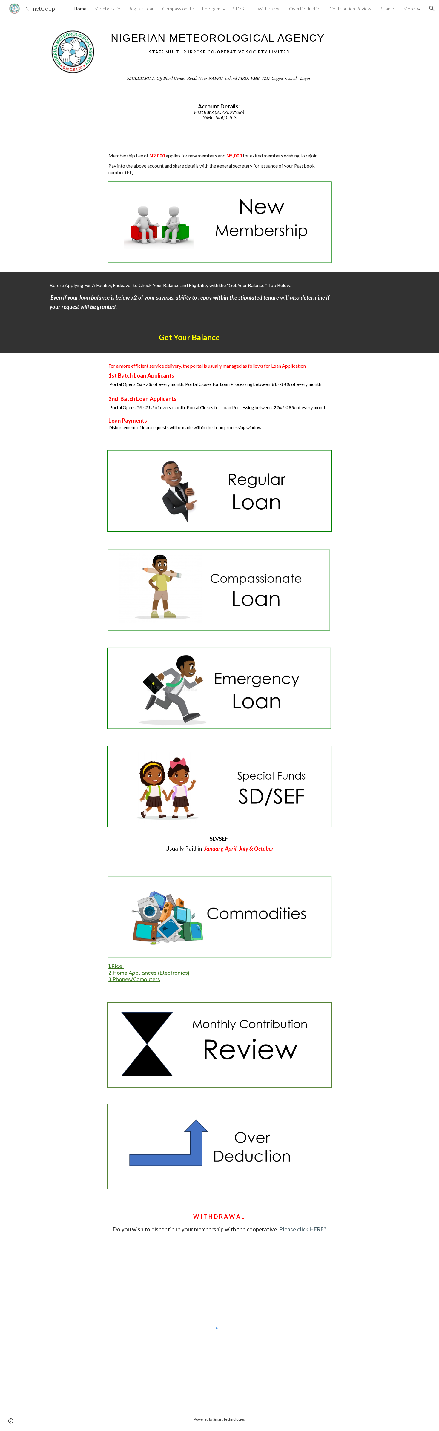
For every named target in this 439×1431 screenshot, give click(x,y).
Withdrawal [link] (269, 8)
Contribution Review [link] (350, 8)
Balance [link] (387, 8)
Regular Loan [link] (141, 8)
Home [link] (79, 8)
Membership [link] (107, 8)
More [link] (409, 8)
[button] (432, 8)
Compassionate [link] (178, 8)
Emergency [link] (213, 8)
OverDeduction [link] (305, 8)
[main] (219, 41)
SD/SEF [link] (241, 8)
